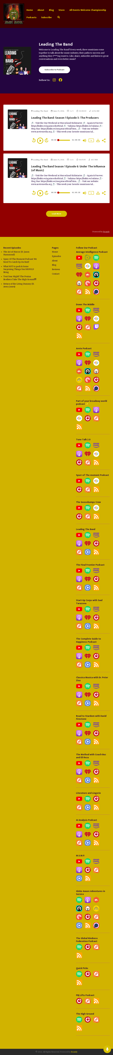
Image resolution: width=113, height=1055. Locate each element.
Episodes (56, 256)
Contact (55, 274)
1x (91, 140)
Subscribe (46, 17)
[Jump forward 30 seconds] (46, 140)
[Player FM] (96, 285)
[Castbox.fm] (88, 277)
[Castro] (96, 277)
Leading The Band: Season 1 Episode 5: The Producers (65, 117)
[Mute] (84, 140)
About (41, 10)
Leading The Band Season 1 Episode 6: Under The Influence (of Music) (68, 168)
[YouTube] (79, 260)
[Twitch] (96, 329)
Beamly (74, 1052)
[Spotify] (96, 260)
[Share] (103, 140)
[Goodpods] (79, 382)
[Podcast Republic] (88, 554)
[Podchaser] (96, 294)
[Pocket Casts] (88, 285)
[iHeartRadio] (79, 277)
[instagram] (54, 81)
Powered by (101, 232)
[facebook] (60, 81)
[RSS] (88, 294)
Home (29, 10)
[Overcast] (79, 285)
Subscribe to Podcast (54, 69)
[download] (98, 140)
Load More (56, 213)
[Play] (40, 140)
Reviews (56, 269)
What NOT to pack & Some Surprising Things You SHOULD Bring (18, 269)
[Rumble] (88, 260)
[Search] (58, 17)
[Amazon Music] (79, 268)
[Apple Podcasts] (96, 268)
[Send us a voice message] (107, 1049)
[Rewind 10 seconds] (33, 140)
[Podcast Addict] (79, 294)
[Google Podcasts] (88, 268)
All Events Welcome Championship (87, 10)
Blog (51, 10)
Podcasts (31, 17)
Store (62, 10)
